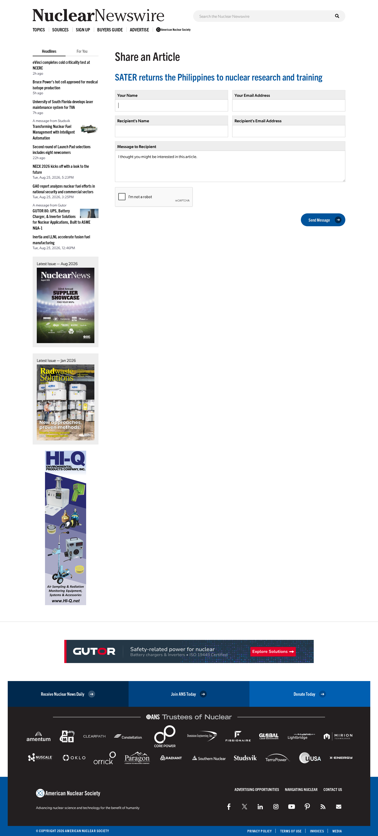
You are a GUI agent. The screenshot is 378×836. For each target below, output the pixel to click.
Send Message (319, 219)
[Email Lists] (338, 806)
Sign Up (83, 29)
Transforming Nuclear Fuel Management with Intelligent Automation (54, 132)
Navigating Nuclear (301, 789)
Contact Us (332, 789)
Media (337, 831)
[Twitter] (244, 806)
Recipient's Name (133, 120)
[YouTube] (291, 806)
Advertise (139, 29)
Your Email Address (252, 95)
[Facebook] (229, 806)
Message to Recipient (136, 146)
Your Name (127, 95)
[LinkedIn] (260, 806)
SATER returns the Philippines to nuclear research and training (218, 76)
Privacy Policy (259, 831)
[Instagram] (276, 806)
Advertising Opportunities (257, 789)
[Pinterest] (307, 806)
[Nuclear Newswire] (323, 806)
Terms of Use (291, 831)
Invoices (317, 831)
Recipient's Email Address (258, 120)
